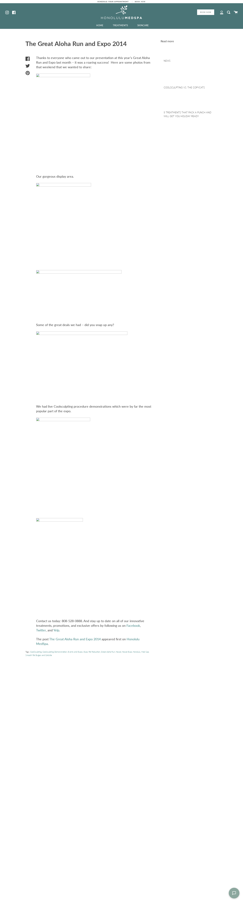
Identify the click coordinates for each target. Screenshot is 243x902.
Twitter (41, 630)
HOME (99, 25)
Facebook (133, 625)
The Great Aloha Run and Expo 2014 (75, 639)
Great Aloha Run (108, 652)
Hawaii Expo (127, 652)
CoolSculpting (36, 652)
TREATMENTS (120, 25)
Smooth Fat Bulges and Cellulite (38, 655)
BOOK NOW (205, 12)
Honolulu (136, 652)
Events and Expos (75, 652)
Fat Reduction (94, 652)
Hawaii (118, 652)
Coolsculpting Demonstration (55, 652)
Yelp (56, 630)
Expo (86, 652)
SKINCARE (143, 25)
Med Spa (145, 652)
